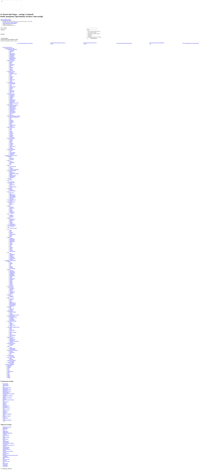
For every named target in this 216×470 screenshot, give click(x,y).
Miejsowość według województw (11, 155)
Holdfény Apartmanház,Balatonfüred (7, 390)
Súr (10, 130)
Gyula (11, 85)
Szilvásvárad (12, 137)
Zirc (10, 151)
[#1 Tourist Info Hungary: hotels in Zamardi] (190, 43)
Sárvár (11, 124)
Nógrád (8, 205)
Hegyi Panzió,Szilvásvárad (5, 466)
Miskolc (11, 103)
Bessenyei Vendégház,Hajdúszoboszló (7, 392)
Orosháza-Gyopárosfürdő (14, 117)
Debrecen (11, 69)
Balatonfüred (12, 55)
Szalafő (11, 131)
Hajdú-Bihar (9, 188)
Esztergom (11, 76)
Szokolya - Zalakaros (11, 138)
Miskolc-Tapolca (13, 106)
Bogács (11, 62)
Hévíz (11, 89)
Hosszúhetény (12, 90)
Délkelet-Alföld (10, 310)
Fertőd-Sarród (12, 79)
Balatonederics (12, 53)
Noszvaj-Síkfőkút (13, 111)
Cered (11, 68)
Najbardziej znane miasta (9, 364)
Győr (10, 84)
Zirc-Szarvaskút (12, 152)
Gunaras (11, 81)
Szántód (11, 132)
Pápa (10, 118)
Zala (8, 252)
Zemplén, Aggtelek (10, 362)
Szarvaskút (12, 133)
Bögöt (11, 63)
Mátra (8, 346)
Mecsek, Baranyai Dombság (12, 350)
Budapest (11, 65)
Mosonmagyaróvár (13, 108)
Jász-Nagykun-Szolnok (11, 199)
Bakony (8, 261)
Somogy (8, 218)
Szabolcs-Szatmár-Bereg (11, 225)
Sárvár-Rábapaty (13, 125)
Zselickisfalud (12, 153)
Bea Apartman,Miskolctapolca (5, 384)
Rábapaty (11, 120)
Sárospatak (12, 122)
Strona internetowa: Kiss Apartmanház (10, 23)
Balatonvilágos (12, 57)
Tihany (11, 142)
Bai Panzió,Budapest (5, 404)
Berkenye (11, 61)
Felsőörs (11, 77)
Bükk (8, 297)
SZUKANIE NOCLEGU (7, 47)
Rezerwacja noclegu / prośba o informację (10, 22)
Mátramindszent (12, 99)
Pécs (10, 119)
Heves (8, 191)
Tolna (8, 227)
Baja (10, 52)
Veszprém (9, 237)
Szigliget (11, 136)
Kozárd (11, 98)
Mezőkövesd (12, 101)
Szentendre (12, 135)
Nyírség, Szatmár (10, 355)
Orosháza (11, 168)
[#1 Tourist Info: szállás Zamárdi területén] (124, 43)
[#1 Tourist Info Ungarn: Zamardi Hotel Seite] (157, 43)
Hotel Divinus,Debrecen (5, 412)
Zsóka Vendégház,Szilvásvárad (6, 406)
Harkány (11, 88)
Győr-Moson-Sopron (11, 182)
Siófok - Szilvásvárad (11, 127)
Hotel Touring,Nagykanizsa (5, 464)
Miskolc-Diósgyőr (13, 105)
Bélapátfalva (12, 59)
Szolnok (11, 140)
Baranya (8, 160)
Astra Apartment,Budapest (6, 454)
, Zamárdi (6, 19)
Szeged (11, 134)
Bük (10, 66)
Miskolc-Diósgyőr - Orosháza (12, 104)
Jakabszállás (12, 91)
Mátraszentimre (12, 100)
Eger (10, 75)
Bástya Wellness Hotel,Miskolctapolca (7, 388)
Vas (8, 229)
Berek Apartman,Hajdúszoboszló (6, 442)
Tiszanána (11, 143)
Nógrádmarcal (12, 110)
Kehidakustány (12, 95)
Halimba (11, 87)
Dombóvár (11, 72)
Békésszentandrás (13, 58)
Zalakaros (11, 148)
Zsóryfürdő (12, 154)
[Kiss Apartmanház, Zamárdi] (6, 20)
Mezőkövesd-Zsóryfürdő (14, 102)
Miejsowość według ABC (9, 48)
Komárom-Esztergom (11, 201)
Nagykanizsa (12, 109)
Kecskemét (12, 94)
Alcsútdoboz (12, 50)
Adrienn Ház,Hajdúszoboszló (6, 432)
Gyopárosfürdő (12, 83)
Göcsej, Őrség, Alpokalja (11, 321)
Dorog (11, 74)
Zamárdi (11, 150)
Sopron (11, 129)
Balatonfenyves (12, 54)
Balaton (8, 269)
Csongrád (9, 178)
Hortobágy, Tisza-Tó (11, 337)
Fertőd (11, 78)
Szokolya (11, 139)
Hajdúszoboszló (12, 86)
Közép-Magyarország (11, 343)
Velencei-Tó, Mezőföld (11, 360)
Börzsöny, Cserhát (10, 286)
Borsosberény (12, 64)
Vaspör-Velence (12, 146)
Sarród (11, 123)
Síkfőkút (11, 126)
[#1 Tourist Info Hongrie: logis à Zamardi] (25, 43)
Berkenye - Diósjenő (11, 60)
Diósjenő (11, 70)
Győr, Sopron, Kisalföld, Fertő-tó (13, 327)
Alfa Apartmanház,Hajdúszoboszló (6, 448)
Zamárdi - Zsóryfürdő (11, 149)
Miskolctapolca (12, 107)
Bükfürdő (11, 67)
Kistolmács (12, 97)
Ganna (11, 80)
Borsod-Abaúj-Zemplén (11, 170)
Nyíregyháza (12, 226)
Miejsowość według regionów (10, 260)
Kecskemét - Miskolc (11, 93)
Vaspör (11, 145)
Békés (8, 165)
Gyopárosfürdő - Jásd (11, 82)
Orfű (10, 163)
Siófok (11, 128)
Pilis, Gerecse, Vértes (11, 357)
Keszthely (11, 96)
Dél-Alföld (9, 306)
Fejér (8, 180)
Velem (11, 147)
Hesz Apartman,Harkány (6, 402)
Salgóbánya (12, 121)
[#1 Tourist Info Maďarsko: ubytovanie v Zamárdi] (58, 43)
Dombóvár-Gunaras (13, 73)
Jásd (10, 92)
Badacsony (12, 51)
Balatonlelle (12, 56)
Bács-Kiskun (9, 156)
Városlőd (11, 144)
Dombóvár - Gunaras (11, 71)
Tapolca (11, 141)
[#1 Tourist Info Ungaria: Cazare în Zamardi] (91, 43)
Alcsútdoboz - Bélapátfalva (12, 49)
